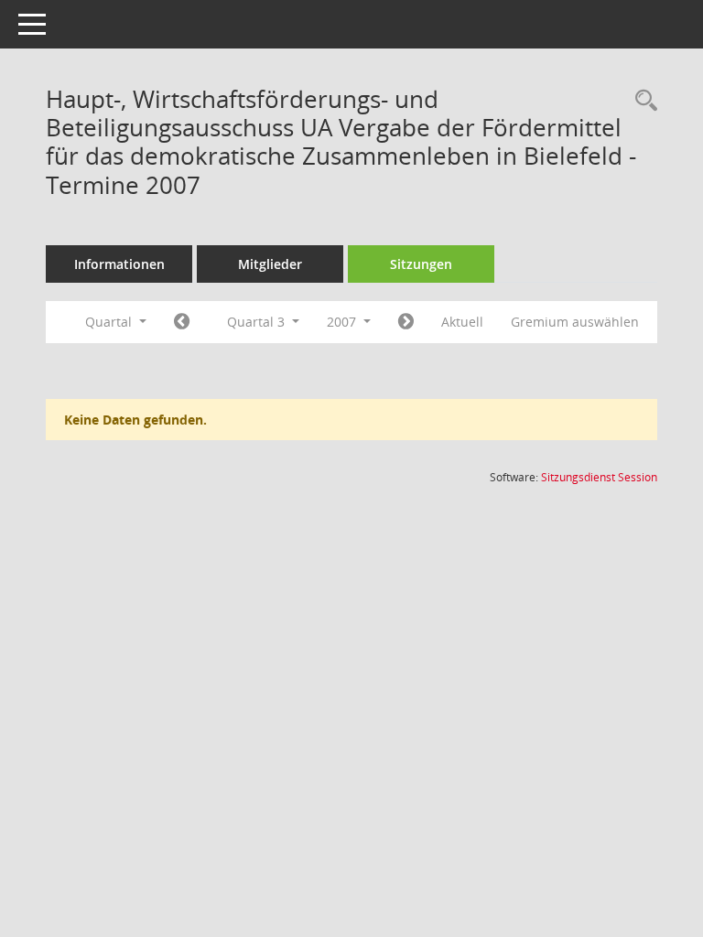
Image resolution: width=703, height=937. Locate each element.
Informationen (119, 264)
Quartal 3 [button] (257, 321)
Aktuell (462, 321)
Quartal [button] (110, 321)
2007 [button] (343, 321)
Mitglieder (270, 264)
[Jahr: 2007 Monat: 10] (405, 322)
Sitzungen (421, 264)
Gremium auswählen (575, 321)
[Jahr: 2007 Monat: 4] (181, 322)
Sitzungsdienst (599, 477)
